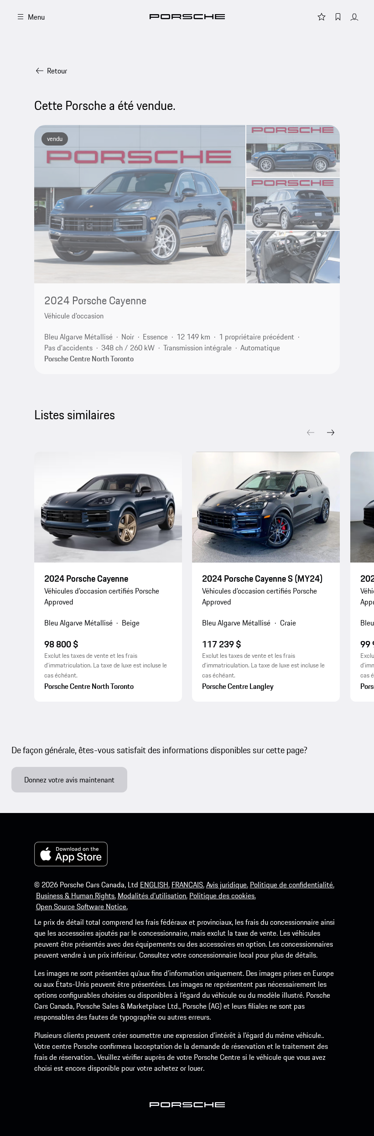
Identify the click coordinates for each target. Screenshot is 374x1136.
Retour (57, 70)
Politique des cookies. (222, 895)
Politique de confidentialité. (292, 884)
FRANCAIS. (187, 884)
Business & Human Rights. (76, 895)
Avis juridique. (227, 884)
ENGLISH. (155, 884)
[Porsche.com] (187, 16)
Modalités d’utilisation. (152, 895)
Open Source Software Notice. (82, 906)
